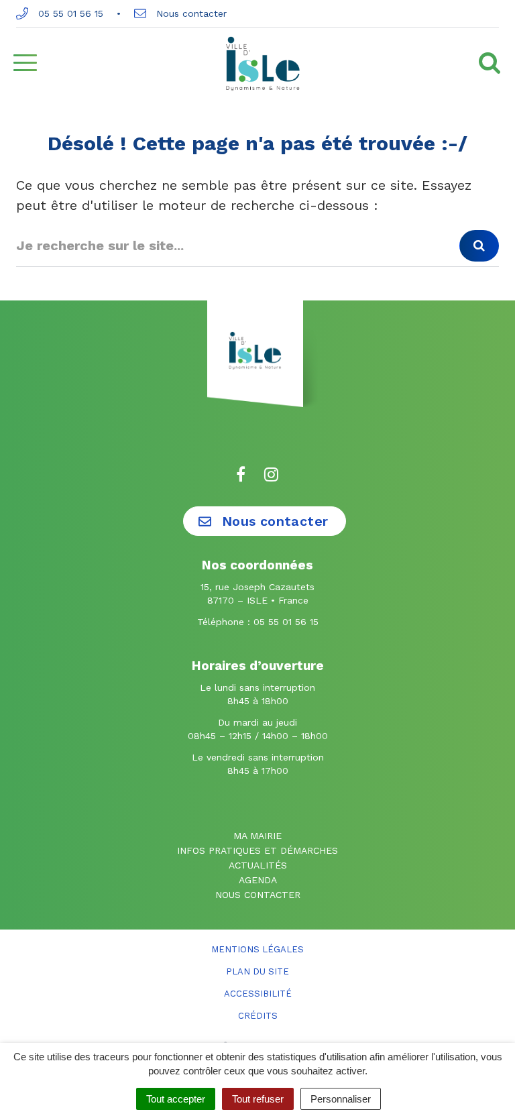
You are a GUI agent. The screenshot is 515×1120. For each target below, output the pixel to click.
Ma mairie (257, 835)
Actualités (258, 865)
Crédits (258, 1016)
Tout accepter (175, 1099)
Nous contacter (190, 13)
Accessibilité (258, 994)
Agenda (258, 880)
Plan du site (257, 971)
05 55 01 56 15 (69, 13)
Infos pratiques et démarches (257, 850)
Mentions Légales (257, 949)
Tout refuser (258, 1099)
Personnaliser (340, 1099)
